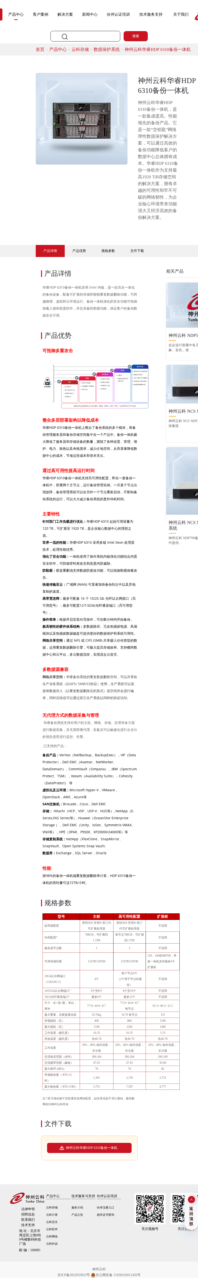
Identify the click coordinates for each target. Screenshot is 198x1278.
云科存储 (82, 49)
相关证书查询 (105, 1214)
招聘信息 (28, 1214)
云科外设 (52, 1243)
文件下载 (137, 251)
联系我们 (28, 1220)
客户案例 (40, 14)
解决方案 (65, 14)
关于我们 (181, 14)
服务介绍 (77, 1207)
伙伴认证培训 (118, 14)
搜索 (135, 36)
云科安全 (52, 1222)
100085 (29, 1250)
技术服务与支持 (83, 1196)
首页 (42, 49)
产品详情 (50, 251)
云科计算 (52, 1214)
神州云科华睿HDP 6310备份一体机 (158, 49)
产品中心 (16, 14)
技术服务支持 (151, 14)
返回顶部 (191, 1216)
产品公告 (77, 1214)
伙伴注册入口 (105, 1207)
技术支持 (28, 1225)
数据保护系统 (109, 49)
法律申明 (28, 1209)
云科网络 (52, 1236)
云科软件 (52, 1229)
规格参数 (108, 251)
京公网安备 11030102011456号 (118, 1275)
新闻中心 (90, 14)
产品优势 (79, 251)
